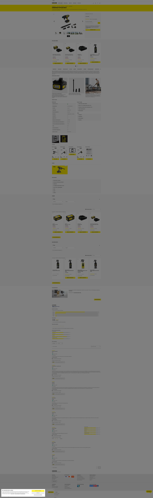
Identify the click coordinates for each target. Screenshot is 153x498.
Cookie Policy (12, 493)
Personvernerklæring (17, 493)
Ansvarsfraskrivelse (22, 493)
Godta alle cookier (38, 490)
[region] (23, 493)
